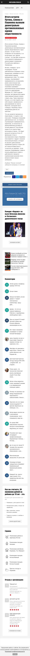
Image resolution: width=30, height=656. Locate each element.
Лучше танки (13, 291)
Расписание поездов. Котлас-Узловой (16, 563)
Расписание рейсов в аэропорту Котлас (16, 537)
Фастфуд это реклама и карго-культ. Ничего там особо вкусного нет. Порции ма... (17, 351)
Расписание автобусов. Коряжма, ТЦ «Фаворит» (17, 550)
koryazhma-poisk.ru (15, 2)
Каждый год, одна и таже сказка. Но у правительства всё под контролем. (17, 477)
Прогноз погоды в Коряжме (15, 569)
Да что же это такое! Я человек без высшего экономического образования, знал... (17, 448)
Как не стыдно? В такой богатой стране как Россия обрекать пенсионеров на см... (17, 322)
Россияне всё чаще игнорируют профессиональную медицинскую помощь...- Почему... (17, 436)
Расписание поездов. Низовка (16, 543)
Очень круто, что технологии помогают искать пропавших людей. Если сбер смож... (16, 373)
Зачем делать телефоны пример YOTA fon (17, 285)
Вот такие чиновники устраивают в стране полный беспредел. (16, 331)
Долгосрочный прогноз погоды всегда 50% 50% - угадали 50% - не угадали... (17, 361)
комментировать (10, 173)
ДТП (17, 8)
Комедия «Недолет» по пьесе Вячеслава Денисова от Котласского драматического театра (15, 215)
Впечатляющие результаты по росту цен (17, 456)
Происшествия (9, 8)
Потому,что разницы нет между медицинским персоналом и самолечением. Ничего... (17, 394)
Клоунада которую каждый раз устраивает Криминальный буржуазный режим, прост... (17, 466)
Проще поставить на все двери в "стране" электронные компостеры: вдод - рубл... (17, 300)
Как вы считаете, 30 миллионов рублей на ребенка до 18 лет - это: (15, 492)
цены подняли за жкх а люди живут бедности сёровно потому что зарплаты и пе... (17, 341)
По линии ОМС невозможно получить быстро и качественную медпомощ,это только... (17, 425)
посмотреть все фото (15, 242)
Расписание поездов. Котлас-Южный (16, 556)
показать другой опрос (15, 521)
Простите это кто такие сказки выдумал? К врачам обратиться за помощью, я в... (17, 405)
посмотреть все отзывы (15, 630)
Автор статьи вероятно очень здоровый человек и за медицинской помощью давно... (17, 384)
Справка (8, 531)
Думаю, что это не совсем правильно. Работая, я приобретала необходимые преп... (17, 312)
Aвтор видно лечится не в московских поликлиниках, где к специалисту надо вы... (17, 415)
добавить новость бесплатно (15, 184)
